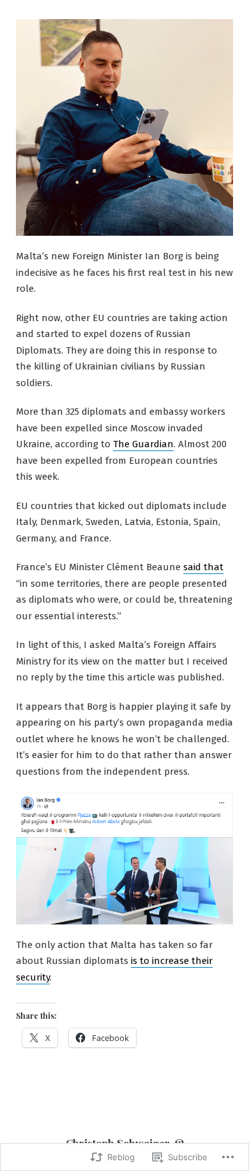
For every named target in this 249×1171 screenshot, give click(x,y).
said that (203, 567)
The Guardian (143, 444)
